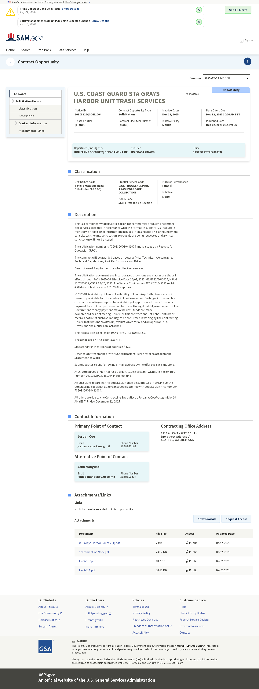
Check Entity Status (192, 613)
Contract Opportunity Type (135, 110)
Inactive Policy (170, 120)
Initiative (167, 192)
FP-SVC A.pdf (87, 570)
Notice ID (80, 110)
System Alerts (47, 626)
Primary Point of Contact (98, 426)
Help (183, 606)
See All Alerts (238, 10)
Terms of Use (141, 606)
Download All (207, 519)
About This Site (48, 606)
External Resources (192, 626)
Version (196, 78)
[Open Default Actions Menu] (247, 61)
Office (196, 148)
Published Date (215, 120)
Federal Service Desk (193, 619)
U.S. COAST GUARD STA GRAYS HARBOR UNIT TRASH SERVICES (119, 97)
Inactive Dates (171, 110)
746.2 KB (161, 552)
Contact (185, 632)
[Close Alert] (199, 10)
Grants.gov (93, 620)
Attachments (85, 520)
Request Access (236, 519)
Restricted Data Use (145, 619)
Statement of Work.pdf (94, 552)
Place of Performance (175, 181)
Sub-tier (136, 148)
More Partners (95, 626)
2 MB (159, 543)
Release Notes (47, 620)
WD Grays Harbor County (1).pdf (99, 543)
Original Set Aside (85, 181)
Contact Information (94, 416)
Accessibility (141, 632)
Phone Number (129, 443)
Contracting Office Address (186, 426)
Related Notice (84, 120)
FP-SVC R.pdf (87, 561)
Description (85, 214)
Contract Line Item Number (135, 120)
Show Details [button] (70, 8)
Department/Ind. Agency (88, 148)
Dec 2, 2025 (223, 543)
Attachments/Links (93, 494)
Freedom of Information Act (151, 626)
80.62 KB (161, 570)
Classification (87, 171)
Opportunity (231, 90)
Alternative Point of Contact (101, 456)
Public (192, 543)
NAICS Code (126, 198)
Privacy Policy (141, 613)
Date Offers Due (215, 110)
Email (81, 443)
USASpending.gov (97, 613)
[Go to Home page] (24, 39)
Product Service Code (131, 181)
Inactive (194, 93)
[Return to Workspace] (10, 62)
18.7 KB (160, 561)
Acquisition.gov (95, 606)
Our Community (48, 613)
